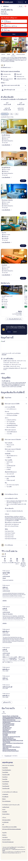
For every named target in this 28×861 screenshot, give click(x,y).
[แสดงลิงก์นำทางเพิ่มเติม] (2, 755)
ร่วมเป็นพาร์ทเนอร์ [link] (5, 807)
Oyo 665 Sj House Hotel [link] (8, 725)
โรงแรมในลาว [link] (5, 776)
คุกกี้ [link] (3, 824)
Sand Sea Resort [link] (7, 729)
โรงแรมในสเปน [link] (5, 783)
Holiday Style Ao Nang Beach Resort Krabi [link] (13, 740)
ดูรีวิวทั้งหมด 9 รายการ (6, 67)
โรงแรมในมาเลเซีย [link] (5, 788)
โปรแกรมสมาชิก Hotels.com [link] (7, 841)
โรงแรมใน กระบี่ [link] (8, 755)
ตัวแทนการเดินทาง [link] (5, 814)
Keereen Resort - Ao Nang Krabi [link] (10, 716)
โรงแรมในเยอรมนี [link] (5, 786)
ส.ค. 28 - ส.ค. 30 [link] (7, 109)
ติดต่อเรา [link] (4, 798)
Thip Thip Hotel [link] (6, 741)
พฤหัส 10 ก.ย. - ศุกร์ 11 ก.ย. (10, 26)
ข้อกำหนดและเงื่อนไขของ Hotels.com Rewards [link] (11, 829)
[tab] (4, 712)
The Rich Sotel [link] (6, 726)
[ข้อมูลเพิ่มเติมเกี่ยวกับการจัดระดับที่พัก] (5, 11)
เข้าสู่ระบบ (9, 331)
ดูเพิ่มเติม (3, 373)
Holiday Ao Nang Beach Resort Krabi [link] (11, 717)
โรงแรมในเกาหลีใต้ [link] (6, 774)
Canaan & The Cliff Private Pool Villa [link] (11, 736)
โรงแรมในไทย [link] (5, 767)
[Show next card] (26, 45)
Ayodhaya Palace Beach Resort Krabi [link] (11, 721)
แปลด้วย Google (6, 576)
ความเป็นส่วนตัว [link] (5, 822)
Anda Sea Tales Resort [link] (8, 738)
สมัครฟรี (15, 331)
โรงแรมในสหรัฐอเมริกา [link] (6, 770)
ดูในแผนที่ (4, 354)
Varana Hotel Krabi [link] (7, 745)
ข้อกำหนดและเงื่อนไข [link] (6, 819)
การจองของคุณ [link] (5, 794)
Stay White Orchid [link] (7, 727)
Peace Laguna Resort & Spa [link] (9, 739)
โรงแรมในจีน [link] (4, 779)
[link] (25, 6)
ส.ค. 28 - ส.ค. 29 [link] (20, 104)
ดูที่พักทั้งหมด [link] (6, 6)
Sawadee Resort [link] (7, 722)
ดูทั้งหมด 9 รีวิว (7, 702)
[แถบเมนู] (25, 2)
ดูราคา (23, 148)
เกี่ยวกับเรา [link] (4, 835)
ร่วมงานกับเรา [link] (5, 837)
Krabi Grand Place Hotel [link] (8, 723)
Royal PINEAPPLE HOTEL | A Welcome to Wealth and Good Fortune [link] (12, 719)
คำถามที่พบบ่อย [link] (5, 796)
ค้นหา (14, 34)
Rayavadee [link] (5, 734)
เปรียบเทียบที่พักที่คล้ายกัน (14, 319)
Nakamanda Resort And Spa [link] (9, 731)
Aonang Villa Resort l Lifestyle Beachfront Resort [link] (13, 743)
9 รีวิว (3, 556)
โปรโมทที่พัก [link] (4, 811)
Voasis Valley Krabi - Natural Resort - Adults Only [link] (11, 747)
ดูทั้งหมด (3, 82)
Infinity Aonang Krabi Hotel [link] (9, 749)
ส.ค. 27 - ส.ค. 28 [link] (7, 104)
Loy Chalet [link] (5, 735)
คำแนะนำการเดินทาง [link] (6, 839)
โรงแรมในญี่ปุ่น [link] (5, 772)
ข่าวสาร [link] (3, 809)
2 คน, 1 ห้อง (7, 30)
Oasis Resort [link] (6, 730)
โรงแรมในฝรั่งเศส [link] (5, 781)
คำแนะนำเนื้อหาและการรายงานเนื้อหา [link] (9, 826)
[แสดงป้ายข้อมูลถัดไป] (25, 301)
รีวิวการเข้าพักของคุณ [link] (6, 801)
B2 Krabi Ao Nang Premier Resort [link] (11, 751)
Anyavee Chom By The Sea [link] (9, 732)
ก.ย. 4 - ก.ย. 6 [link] (21, 109)
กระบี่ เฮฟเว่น (7, 22)
